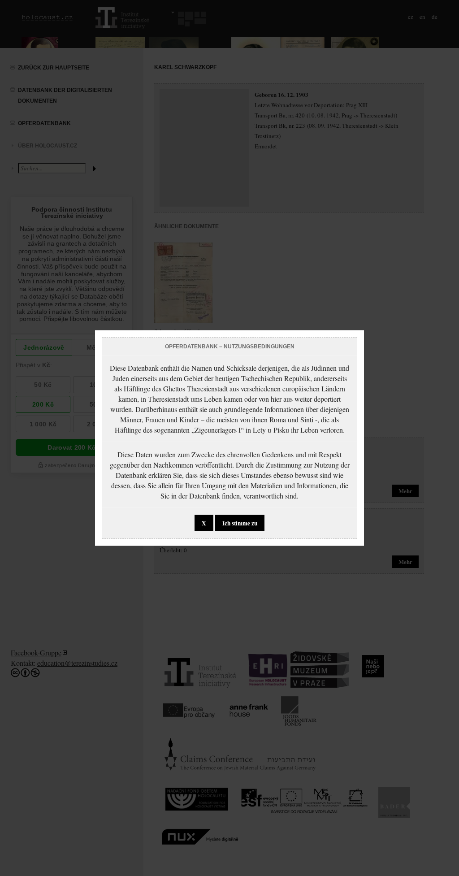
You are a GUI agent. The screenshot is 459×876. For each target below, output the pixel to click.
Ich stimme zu (239, 523)
